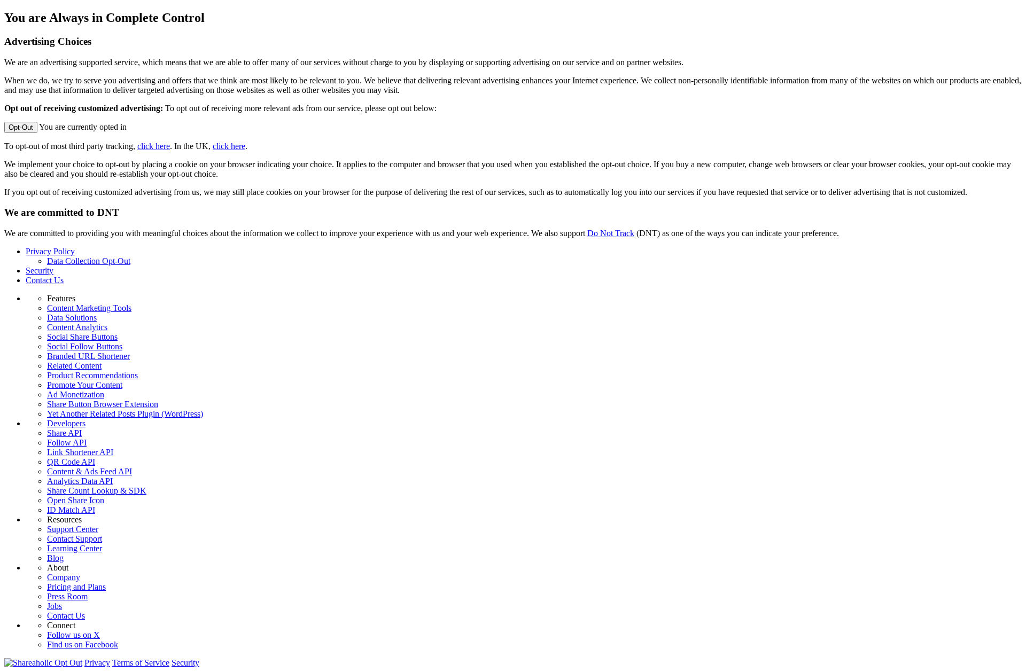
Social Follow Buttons (84, 346)
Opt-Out (21, 127)
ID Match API (71, 509)
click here (153, 146)
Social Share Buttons (82, 336)
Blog (55, 557)
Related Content (74, 365)
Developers (66, 423)
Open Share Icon (75, 500)
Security (39, 270)
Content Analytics (77, 327)
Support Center (72, 529)
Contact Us (45, 280)
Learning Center (74, 548)
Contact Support (74, 538)
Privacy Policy (50, 251)
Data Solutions (72, 317)
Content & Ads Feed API (89, 471)
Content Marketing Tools (89, 307)
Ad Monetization (75, 394)
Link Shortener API (80, 452)
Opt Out (68, 662)
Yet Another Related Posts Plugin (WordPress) (125, 413)
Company (63, 577)
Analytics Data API (80, 481)
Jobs (54, 606)
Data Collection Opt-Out (88, 260)
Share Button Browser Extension (102, 404)
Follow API (67, 442)
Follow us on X (73, 634)
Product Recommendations (92, 375)
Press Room (67, 596)
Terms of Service (140, 662)
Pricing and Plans (76, 586)
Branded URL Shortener (88, 356)
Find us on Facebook (82, 644)
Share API (64, 432)
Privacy (97, 662)
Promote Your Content (84, 384)
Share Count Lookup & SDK (96, 490)
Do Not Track (610, 233)
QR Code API (71, 461)
